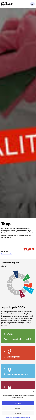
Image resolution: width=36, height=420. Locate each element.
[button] (33, 391)
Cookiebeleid (8, 417)
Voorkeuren (18, 413)
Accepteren (18, 403)
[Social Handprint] (7, 5)
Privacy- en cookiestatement (21, 417)
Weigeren (18, 408)
